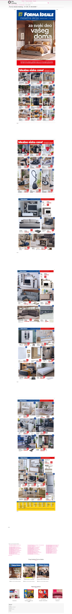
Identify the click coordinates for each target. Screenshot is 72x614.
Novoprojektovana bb (51, 548)
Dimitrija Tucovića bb (34, 549)
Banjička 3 (13, 553)
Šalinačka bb (51, 551)
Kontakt (10, 610)
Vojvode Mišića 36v (15, 550)
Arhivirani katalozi (11, 608)
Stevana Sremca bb (14, 551)
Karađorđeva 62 (33, 553)
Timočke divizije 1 (34, 552)
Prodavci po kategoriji (28, 1)
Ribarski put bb (14, 546)
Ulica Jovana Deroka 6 (52, 546)
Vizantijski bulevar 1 (14, 549)
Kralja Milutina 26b (15, 547)
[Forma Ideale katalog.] (29, 571)
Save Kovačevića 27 (34, 546)
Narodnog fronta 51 (51, 553)
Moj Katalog (13, 2)
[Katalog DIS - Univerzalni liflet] (43, 593)
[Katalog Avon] (57, 593)
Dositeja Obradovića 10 (15, 548)
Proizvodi (34, 1)
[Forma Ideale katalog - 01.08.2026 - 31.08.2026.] (15, 571)
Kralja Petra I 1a (33, 548)
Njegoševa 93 (51, 547)
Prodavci (23, 1)
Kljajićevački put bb (14, 552)
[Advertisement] (12, 25)
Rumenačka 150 (51, 549)
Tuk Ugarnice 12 (51, 552)
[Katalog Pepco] (14, 593)
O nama (10, 610)
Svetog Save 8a (33, 550)
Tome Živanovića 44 (51, 550)
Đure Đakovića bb (33, 551)
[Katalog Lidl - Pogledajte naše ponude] (29, 593)
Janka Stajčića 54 (33, 547)
